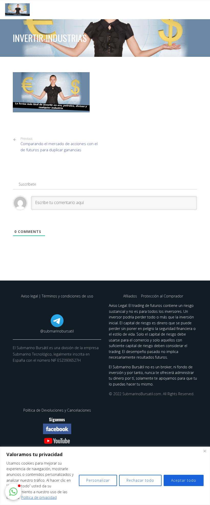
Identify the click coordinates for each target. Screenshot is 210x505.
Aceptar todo (183, 480)
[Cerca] (205, 451)
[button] (13, 491)
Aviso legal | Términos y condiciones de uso (57, 296)
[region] (105, 476)
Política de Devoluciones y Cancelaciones (57, 410)
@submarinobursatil (57, 331)
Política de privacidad (39, 497)
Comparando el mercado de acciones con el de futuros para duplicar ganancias (59, 145)
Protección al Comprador (162, 296)
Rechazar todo (140, 480)
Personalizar (98, 480)
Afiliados (130, 296)
